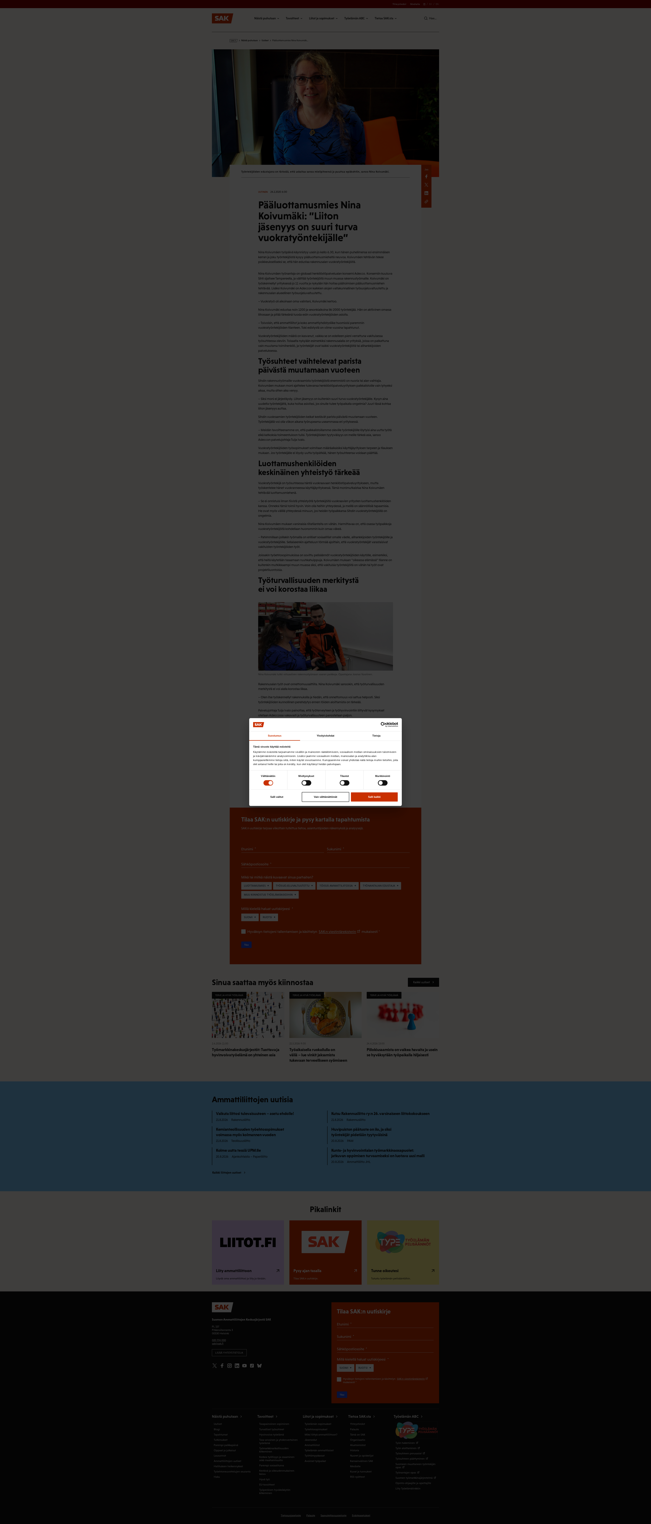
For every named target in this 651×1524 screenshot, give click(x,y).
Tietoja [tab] (376, 735)
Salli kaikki (374, 796)
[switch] (306, 783)
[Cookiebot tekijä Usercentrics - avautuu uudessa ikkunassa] (383, 724)
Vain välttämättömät (325, 796)
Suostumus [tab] (275, 735)
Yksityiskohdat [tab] (325, 735)
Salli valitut (276, 796)
